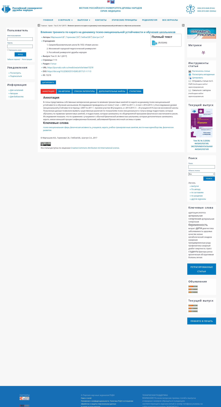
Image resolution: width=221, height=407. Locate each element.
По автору (195, 189)
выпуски (195, 186)
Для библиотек (16, 96)
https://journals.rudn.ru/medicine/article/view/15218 (70, 67)
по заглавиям (197, 192)
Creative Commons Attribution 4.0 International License (95, 148)
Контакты (101, 20)
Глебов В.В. (86, 37)
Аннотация (48, 91)
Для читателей (16, 90)
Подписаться (16, 76)
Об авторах (64, 91)
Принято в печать (201, 321)
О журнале (64, 20)
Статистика (135, 91)
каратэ (105, 127)
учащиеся (96, 127)
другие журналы (198, 199)
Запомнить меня (15, 50)
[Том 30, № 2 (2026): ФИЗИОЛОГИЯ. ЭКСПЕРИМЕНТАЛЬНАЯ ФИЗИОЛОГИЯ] (201, 136)
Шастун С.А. (97, 37)
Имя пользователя (14, 36)
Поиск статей (86, 398)
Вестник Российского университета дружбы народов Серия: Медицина (110, 9)
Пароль (10, 43)
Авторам (14, 93)
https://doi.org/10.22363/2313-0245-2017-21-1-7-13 (69, 71)
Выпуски (83, 20)
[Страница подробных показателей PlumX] (203, 52)
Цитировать (197, 77)
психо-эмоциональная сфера (56, 127)
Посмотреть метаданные (203, 74)
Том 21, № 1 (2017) (60, 26)
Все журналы (170, 20)
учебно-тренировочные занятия (123, 127)
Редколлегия (149, 20)
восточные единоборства (150, 127)
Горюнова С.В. (72, 37)
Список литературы (84, 91)
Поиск (190, 163)
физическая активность (80, 127)
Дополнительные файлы (112, 91)
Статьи (53, 63)
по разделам (197, 195)
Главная (48, 20)
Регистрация (27, 59)
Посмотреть (15, 73)
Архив (50, 26)
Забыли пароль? (13, 59)
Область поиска (194, 171)
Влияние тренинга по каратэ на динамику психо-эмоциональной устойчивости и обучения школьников (104, 26)
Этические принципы (124, 20)
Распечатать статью (201, 71)
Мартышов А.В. (57, 37)
